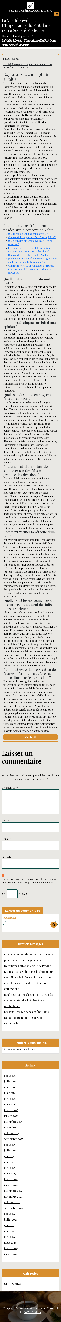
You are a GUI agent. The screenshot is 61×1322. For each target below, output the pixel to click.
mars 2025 (10, 1173)
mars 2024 (10, 1242)
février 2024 (11, 1248)
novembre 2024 (13, 1196)
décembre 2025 (13, 1121)
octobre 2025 (11, 1133)
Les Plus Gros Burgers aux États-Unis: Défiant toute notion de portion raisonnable (27, 1017)
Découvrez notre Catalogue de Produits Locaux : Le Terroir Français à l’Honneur (28, 968)
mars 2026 (10, 1104)
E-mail (6, 838)
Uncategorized (21, 36)
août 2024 (10, 1213)
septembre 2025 (13, 1139)
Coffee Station (32, 1312)
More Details (30, 737)
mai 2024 (9, 1231)
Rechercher (9, 917)
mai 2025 (9, 1162)
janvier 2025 (11, 1185)
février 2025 (11, 1179)
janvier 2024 (11, 1254)
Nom (5, 820)
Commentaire (10, 787)
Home (5, 36)
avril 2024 (10, 1237)
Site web (6, 857)
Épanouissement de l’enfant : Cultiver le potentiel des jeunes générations (28, 957)
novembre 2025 (13, 1127)
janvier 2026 (11, 1116)
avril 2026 (10, 1098)
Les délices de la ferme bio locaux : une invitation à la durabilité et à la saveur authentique (27, 983)
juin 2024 (9, 1225)
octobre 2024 (12, 1202)
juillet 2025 (10, 1150)
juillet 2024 (10, 1219)
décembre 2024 (13, 1190)
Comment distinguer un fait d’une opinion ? (32, 237)
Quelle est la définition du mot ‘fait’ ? (28, 233)
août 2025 (9, 1144)
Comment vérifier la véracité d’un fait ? (29, 255)
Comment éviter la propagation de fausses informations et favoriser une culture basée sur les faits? (31, 269)
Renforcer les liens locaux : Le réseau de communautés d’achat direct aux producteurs (28, 1000)
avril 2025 (9, 1167)
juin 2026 (9, 1087)
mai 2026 (9, 1093)
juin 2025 (9, 1156)
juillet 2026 (10, 1081)
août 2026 (10, 1075)
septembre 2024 (13, 1208)
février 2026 (11, 1110)
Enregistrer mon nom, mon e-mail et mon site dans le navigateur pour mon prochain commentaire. (29, 880)
